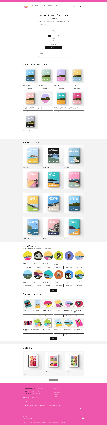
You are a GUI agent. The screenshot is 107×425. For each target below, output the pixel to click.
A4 (49, 35)
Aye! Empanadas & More (30, 388)
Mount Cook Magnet (77, 281)
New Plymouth (26, 215)
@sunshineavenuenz (32, 399)
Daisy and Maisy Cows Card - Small (79, 311)
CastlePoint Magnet (26, 262)
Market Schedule (57, 392)
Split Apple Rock (26, 238)
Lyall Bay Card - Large (57, 329)
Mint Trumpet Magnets (67, 281)
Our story (55, 396)
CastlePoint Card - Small (47, 310)
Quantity (53, 38)
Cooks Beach (67, 167)
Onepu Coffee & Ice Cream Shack (31, 390)
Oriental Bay (46, 215)
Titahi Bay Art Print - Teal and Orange (60, 107)
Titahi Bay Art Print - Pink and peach (29, 107)
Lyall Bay (45, 191)
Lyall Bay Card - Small (67, 329)
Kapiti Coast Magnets (26, 281)
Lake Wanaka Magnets (36, 281)
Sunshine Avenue (27, 422)
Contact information (62, 422)
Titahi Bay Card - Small (42, 107)
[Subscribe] (41, 408)
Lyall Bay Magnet (46, 281)
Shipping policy (55, 422)
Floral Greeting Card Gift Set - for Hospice (28, 330)
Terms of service (49, 422)
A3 (53, 35)
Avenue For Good (57, 388)
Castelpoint (25, 167)
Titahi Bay (66, 215)
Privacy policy (44, 422)
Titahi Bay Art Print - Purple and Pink (60, 84)
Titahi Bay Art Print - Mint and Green (44, 84)
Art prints (55, 390)
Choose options (30, 88)
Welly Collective (28, 391)
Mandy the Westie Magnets (58, 281)
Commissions (56, 394)
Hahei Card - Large (36, 329)
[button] (37, 5)
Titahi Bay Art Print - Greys (27, 130)
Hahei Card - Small (46, 329)
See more (26, 374)
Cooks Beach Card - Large (58, 310)
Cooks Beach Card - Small (68, 310)
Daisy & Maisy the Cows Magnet (57, 262)
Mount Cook (46, 167)
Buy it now (53, 47)
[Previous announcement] (41, 1)
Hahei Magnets (76, 262)
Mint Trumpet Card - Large (78, 329)
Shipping (49, 31)
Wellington (45, 238)
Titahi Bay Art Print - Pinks (73, 107)
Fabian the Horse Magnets (68, 262)
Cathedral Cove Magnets (37, 262)
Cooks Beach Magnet (46, 262)
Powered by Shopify (33, 422)
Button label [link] (53, 379)
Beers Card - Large (26, 310)
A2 (56, 35)
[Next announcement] (65, 1)
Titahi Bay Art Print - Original (27, 84)
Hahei (24, 191)
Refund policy (39, 422)
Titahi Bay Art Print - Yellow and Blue (75, 84)
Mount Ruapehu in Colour (70, 191)
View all (53, 290)
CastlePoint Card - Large (37, 310)
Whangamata (67, 238)
